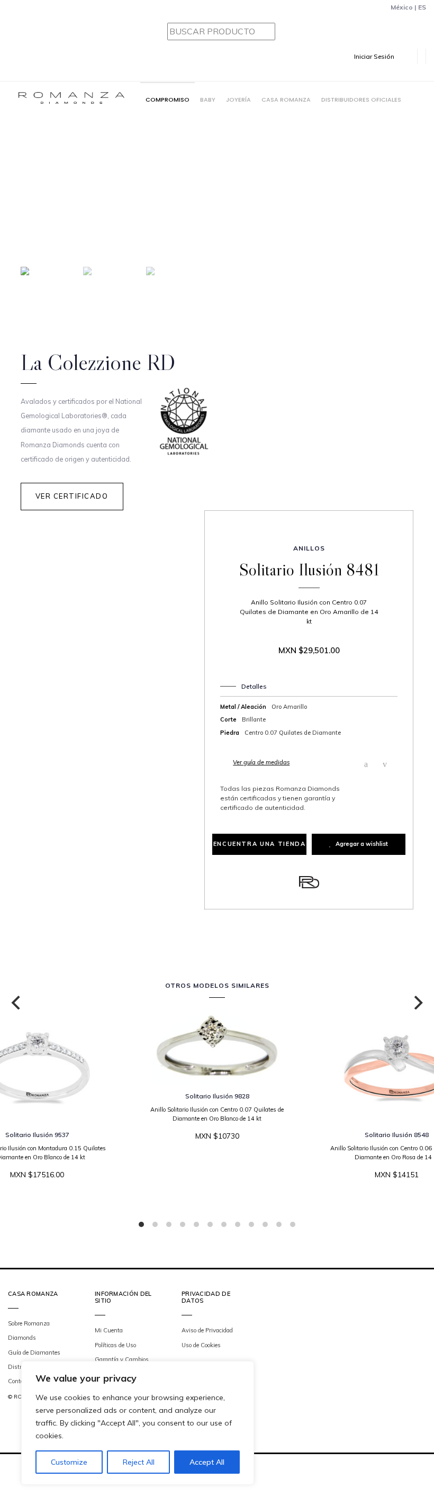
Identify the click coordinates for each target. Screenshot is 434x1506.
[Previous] (17, 1002)
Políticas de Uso (115, 1345)
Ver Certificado (71, 496)
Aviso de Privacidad (207, 1330)
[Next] (417, 1002)
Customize (69, 1462)
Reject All (139, 1462)
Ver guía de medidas (261, 762)
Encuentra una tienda (259, 843)
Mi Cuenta (109, 1330)
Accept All (206, 1462)
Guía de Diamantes (34, 1352)
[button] (381, 56)
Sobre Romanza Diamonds (29, 1330)
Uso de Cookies (201, 1345)
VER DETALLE (213, 1168)
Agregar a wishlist (362, 843)
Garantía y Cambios (122, 1359)
